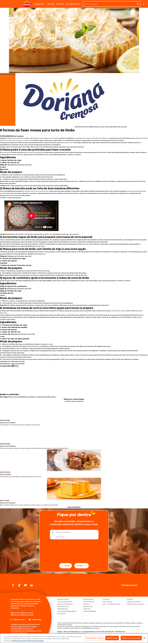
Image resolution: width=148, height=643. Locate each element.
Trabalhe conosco (129, 585)
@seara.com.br (27, 615)
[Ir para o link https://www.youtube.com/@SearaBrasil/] (25, 585)
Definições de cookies (94, 638)
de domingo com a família (49, 138)
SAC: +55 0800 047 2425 (111, 604)
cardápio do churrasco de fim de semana (91, 138)
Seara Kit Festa (63, 606)
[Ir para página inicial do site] (74, 592)
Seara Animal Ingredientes (67, 611)
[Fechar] (144, 638)
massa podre (6, 152)
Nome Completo (63, 532)
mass (29, 152)
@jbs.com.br (15, 613)
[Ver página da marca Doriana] (64, 99)
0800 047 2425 (19, 620)
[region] (74, 638)
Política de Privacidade (35, 641)
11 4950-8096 (36, 620)
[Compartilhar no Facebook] (13, 366)
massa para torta (67, 143)
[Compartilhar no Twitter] (15, 366)
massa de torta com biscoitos (37, 191)
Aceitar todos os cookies (131, 638)
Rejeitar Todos (112, 638)
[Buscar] (138, 4)
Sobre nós (87, 609)
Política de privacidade (135, 604)
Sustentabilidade (89, 611)
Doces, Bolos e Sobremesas (36, 397)
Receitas (51, 4)
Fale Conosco (107, 602)
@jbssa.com (15, 615)
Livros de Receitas (72, 4)
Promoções (61, 614)
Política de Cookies (19, 641)
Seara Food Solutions (65, 604)
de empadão (37, 152)
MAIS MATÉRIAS (74, 507)
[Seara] (27, 4)
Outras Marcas (88, 602)
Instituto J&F (87, 606)
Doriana (51, 397)
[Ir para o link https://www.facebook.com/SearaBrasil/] (13, 585)
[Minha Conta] (143, 4)
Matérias (60, 4)
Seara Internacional (64, 602)
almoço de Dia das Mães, (20, 138)
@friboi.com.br (27, 613)
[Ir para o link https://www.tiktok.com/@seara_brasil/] (19, 585)
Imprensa (86, 604)
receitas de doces (118, 311)
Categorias (38, 4)
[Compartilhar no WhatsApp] (17, 366)
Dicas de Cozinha (16, 397)
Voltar (67, 566)
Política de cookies (134, 602)
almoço (36, 138)
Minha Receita (62, 609)
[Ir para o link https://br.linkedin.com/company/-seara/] (31, 585)
